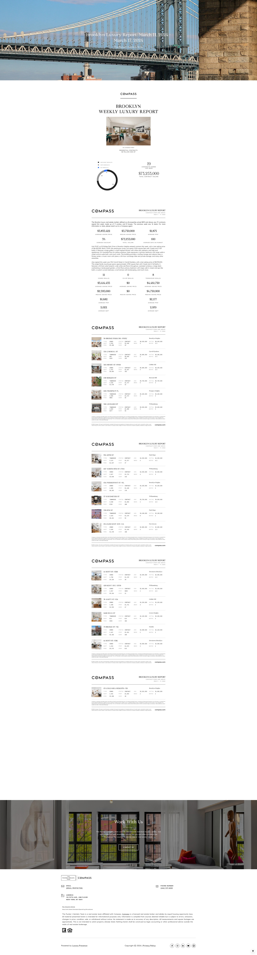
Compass (125, 914)
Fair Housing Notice (68, 906)
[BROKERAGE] (194, 946)
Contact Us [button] (128, 847)
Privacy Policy (149, 946)
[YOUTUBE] (188, 946)
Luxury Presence (79, 946)
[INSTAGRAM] (177, 946)
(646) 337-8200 (167, 888)
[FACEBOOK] (172, 946)
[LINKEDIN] (183, 946)
